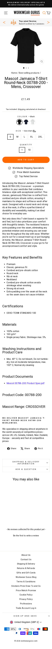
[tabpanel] (27, 22)
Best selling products (29, 73)
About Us (25, 555)
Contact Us (26, 559)
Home (14, 73)
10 (29, 150)
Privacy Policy (26, 599)
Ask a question (26, 469)
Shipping (21, 109)
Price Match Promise (26, 590)
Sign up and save (25, 616)
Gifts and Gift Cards (26, 573)
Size (24, 131)
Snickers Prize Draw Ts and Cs (25, 586)
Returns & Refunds (26, 568)
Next (48, 22)
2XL (40, 136)
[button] (26, 535)
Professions (26, 604)
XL (31, 136)
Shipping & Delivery (26, 564)
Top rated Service (27, 21)
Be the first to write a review (26, 535)
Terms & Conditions (26, 581)
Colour (25, 116)
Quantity (26, 145)
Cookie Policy (26, 595)
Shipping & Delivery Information (26, 463)
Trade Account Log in (26, 608)
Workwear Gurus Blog (26, 577)
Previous (4, 22)
